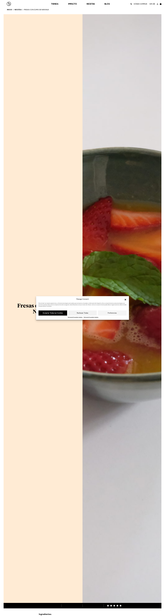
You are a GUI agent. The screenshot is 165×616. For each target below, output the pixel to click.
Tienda (54, 4)
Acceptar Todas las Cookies (53, 313)
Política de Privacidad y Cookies (75, 317)
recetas (18, 10)
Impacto (72, 4)
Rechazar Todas (82, 313)
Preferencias (112, 313)
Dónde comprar (140, 4)
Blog (107, 4)
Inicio (9, 10)
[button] (125, 299)
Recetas (91, 4)
